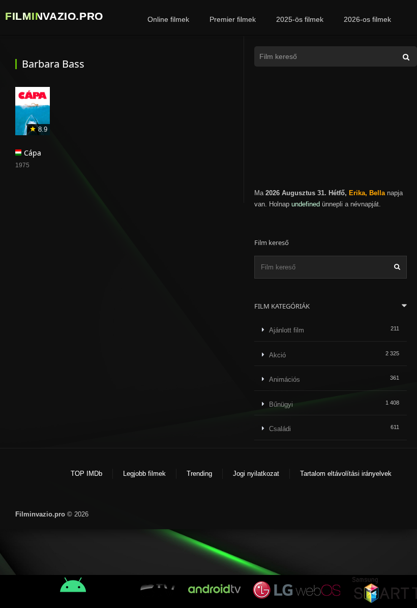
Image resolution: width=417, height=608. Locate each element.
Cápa (32, 153)
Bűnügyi (281, 404)
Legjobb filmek (144, 473)
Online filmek (168, 19)
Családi (280, 429)
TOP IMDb (86, 473)
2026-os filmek (367, 19)
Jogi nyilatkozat (256, 473)
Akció (277, 355)
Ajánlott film (286, 330)
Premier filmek (233, 19)
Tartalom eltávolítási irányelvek (346, 473)
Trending (199, 473)
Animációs (284, 379)
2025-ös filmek (299, 19)
